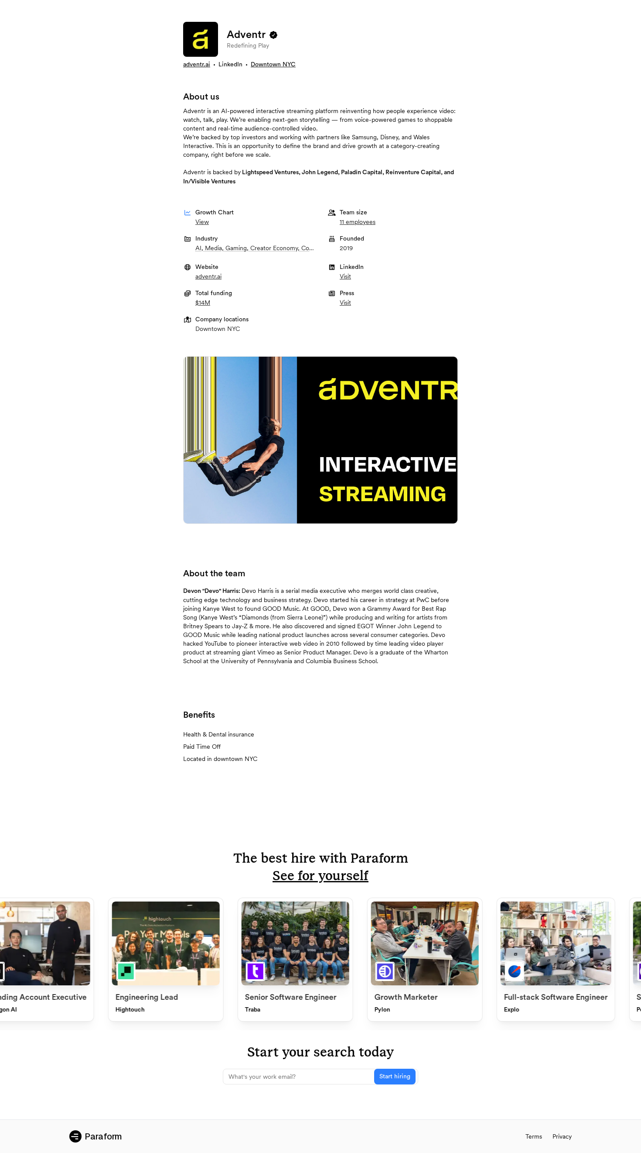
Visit (345, 276)
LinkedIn (230, 65)
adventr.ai (196, 65)
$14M (202, 302)
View (202, 221)
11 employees (357, 221)
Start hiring (394, 1077)
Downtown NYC (273, 65)
